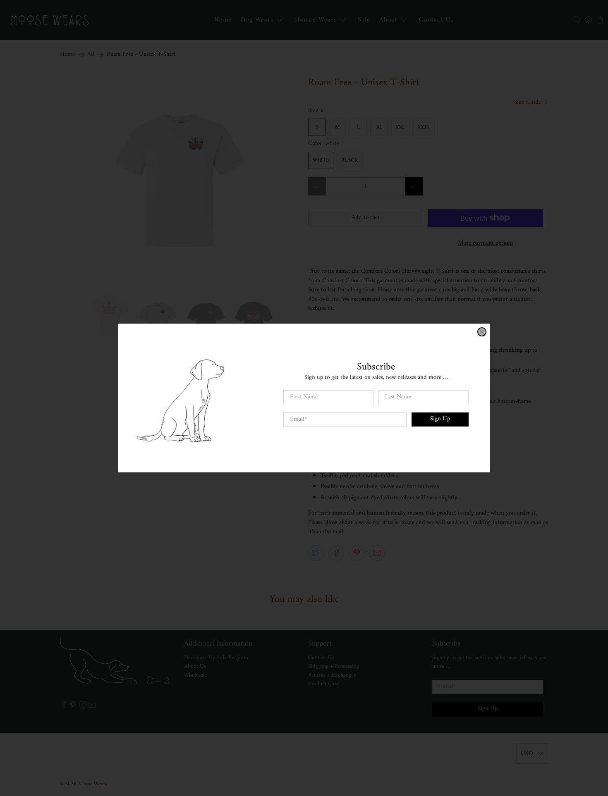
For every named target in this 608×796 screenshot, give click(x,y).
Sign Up (440, 418)
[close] (482, 332)
